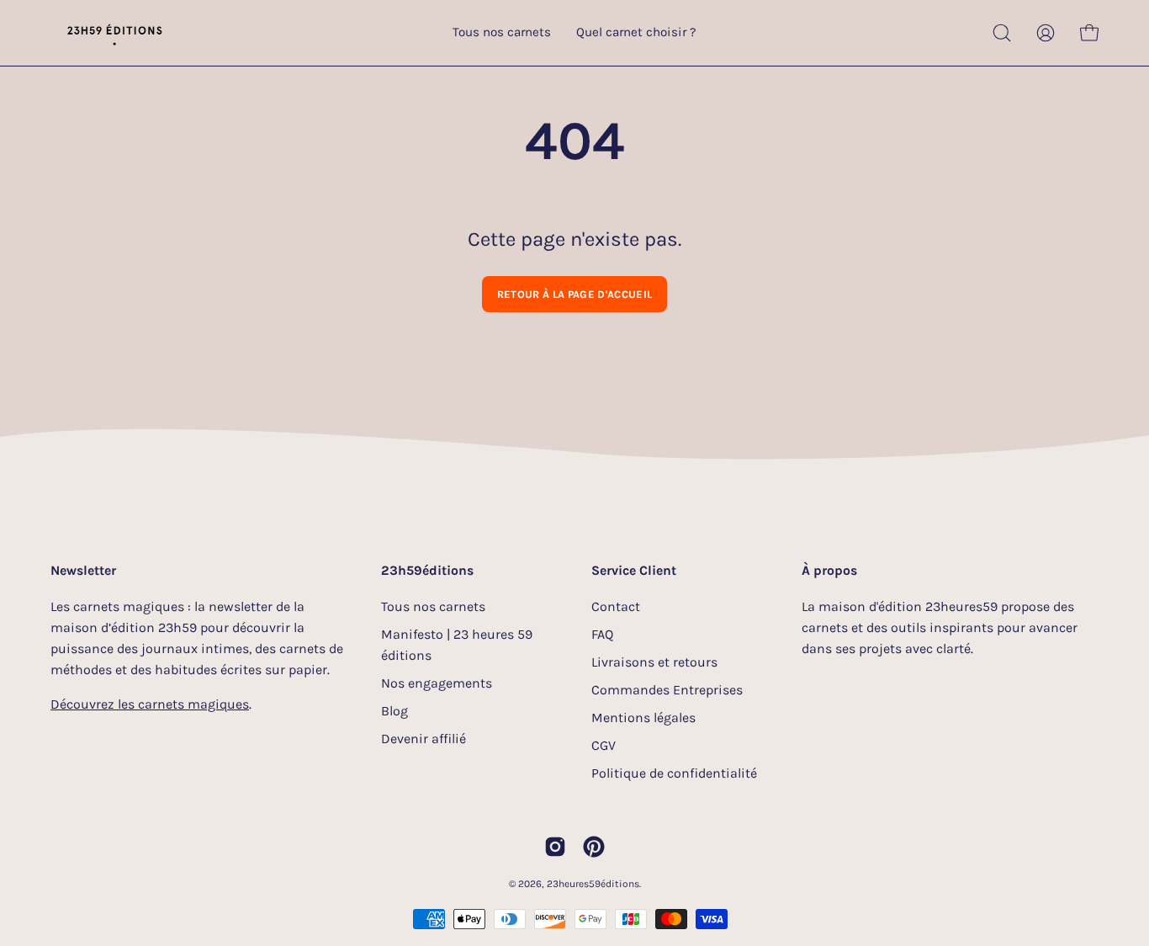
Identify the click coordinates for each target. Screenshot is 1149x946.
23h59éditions (427, 570)
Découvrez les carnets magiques (149, 704)
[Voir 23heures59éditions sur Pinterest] (593, 846)
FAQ (602, 634)
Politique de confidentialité (674, 773)
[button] (1001, 32)
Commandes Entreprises (667, 690)
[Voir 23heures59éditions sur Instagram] (555, 846)
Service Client (633, 570)
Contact (615, 606)
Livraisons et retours (654, 662)
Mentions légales (643, 717)
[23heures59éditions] (113, 33)
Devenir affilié (423, 739)
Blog (394, 711)
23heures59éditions (593, 884)
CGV (603, 745)
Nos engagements (436, 683)
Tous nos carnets (433, 606)
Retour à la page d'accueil (574, 294)
